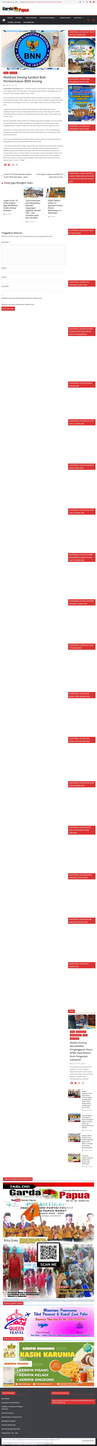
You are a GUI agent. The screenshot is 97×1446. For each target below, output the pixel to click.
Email (4, 277)
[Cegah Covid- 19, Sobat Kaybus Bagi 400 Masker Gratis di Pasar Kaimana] (11, 189)
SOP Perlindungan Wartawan (11, 1429)
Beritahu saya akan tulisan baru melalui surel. (18, 304)
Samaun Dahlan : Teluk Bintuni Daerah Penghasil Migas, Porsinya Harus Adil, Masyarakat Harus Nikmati (87, 1121)
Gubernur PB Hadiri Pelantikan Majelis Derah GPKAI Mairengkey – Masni (17, 175)
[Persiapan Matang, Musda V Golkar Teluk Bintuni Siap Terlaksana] (74, 1161)
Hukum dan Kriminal (47, 18)
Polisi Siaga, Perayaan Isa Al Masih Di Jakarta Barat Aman (50, 175)
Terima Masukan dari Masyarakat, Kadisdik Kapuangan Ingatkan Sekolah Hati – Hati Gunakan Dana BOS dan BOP (33, 209)
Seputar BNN (13, 73)
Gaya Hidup (78, 18)
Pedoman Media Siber (9, 1425)
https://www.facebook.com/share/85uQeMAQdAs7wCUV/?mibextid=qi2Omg (73, 1402)
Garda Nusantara (81, 1031)
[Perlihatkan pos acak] (93, 20)
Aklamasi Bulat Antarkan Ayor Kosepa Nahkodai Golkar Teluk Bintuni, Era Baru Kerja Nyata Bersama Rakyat (87, 1141)
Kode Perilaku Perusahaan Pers (12, 1417)
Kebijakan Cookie (48, 1443)
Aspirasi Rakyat (65, 18)
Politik (10, 18)
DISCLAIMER (5, 1399)
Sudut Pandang (31, 18)
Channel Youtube (14, 22)
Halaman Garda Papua (60, 1393)
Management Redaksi (8, 1421)
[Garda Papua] (4, 20)
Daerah (6, 73)
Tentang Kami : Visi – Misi (10, 1433)
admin (15, 85)
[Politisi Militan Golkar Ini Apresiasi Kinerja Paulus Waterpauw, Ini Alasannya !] (55, 189)
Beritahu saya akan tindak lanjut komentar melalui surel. (22, 298)
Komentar (6, 242)
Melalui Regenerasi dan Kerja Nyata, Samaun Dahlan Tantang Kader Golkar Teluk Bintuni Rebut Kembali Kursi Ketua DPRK (87, 1099)
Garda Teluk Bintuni (76, 1035)
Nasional (19, 18)
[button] (56, 17)
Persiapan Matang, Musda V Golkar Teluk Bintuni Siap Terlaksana (87, 1160)
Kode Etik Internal (7, 1413)
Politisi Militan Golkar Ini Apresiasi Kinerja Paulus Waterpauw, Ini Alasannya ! (55, 206)
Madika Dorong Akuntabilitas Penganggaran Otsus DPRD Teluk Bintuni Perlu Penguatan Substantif (81, 1051)
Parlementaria (28, 22)
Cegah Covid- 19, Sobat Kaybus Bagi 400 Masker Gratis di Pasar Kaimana (10, 205)
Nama (4, 268)
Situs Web (5, 286)
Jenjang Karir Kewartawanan (11, 1402)
